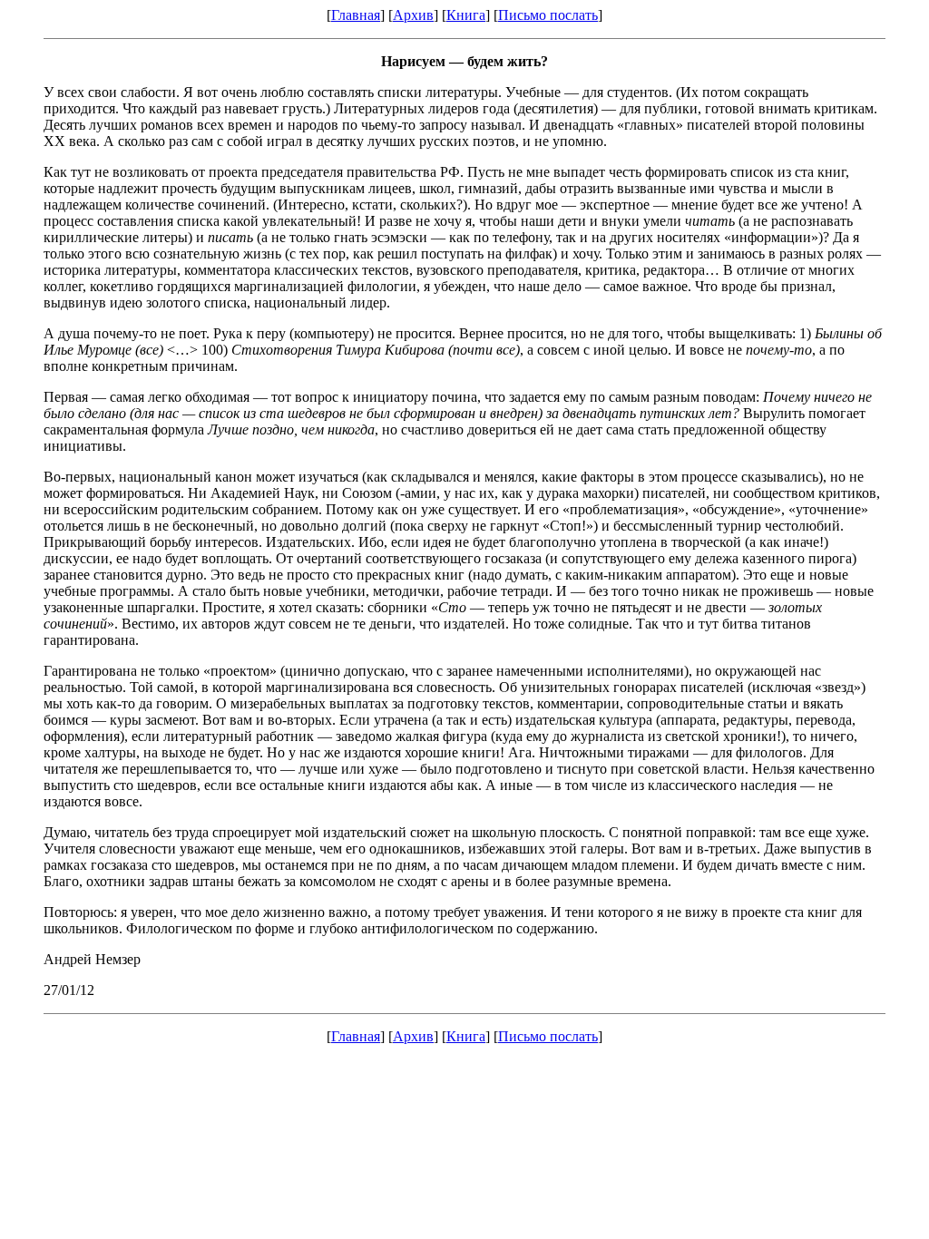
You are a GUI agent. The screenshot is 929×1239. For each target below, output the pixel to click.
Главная (355, 15)
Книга (465, 15)
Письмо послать (548, 15)
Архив (413, 15)
